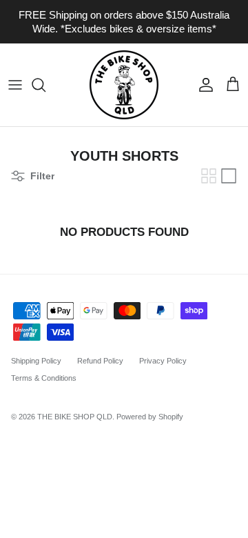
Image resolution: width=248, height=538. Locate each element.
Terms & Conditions (43, 378)
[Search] (45, 85)
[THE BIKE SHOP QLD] (124, 84)
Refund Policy (100, 361)
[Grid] (208, 176)
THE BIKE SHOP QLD (74, 416)
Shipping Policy (36, 361)
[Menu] (15, 85)
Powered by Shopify (149, 416)
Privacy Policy (163, 361)
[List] (228, 176)
